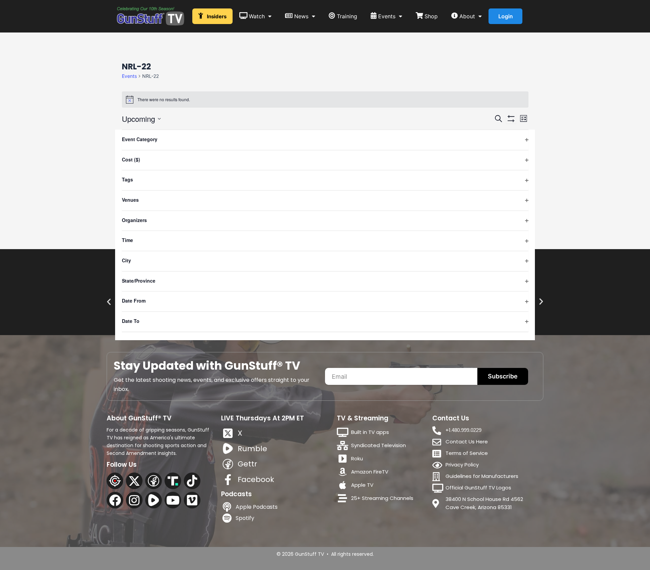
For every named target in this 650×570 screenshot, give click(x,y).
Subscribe (503, 376)
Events (129, 76)
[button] (109, 302)
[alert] (325, 99)
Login (505, 16)
